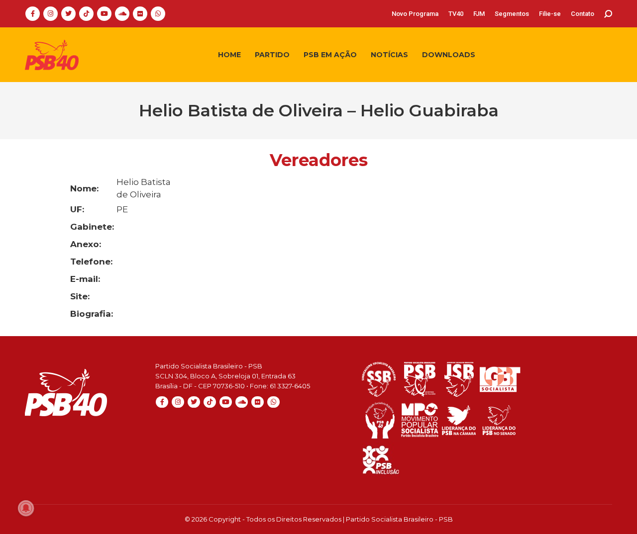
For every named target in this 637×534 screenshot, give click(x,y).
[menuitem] (415, 13)
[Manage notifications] (26, 508)
